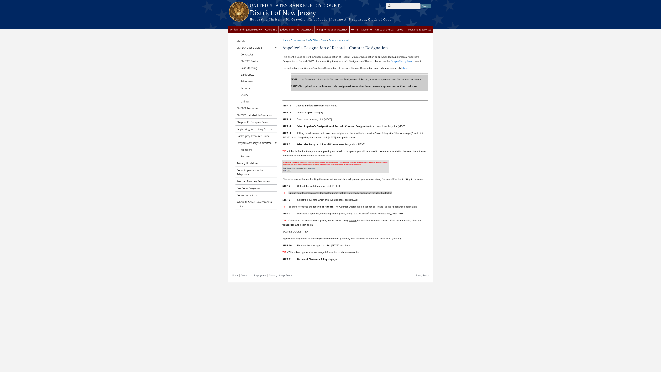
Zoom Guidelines (247, 195)
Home (285, 40)
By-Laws (246, 156)
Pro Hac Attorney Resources (253, 181)
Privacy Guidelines (248, 163)
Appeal (345, 40)
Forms (354, 29)
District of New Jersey (283, 13)
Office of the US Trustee (389, 29)
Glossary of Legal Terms (280, 275)
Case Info (366, 29)
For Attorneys (305, 29)
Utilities (245, 101)
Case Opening (249, 68)
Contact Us (247, 54)
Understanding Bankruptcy (246, 29)
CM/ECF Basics (249, 61)
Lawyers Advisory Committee (254, 142)
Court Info (271, 29)
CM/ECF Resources (248, 108)
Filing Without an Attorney (332, 29)
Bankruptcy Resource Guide (253, 136)
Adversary (247, 81)
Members (246, 149)
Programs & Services (419, 29)
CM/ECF (241, 40)
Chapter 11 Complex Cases (252, 122)
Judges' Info (287, 29)
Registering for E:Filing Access (254, 129)
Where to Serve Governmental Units (254, 204)
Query (244, 94)
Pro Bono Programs (248, 188)
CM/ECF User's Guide (316, 40)
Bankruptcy (334, 40)
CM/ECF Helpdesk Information (254, 115)
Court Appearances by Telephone (250, 172)
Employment (260, 275)
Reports (245, 88)
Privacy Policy (422, 275)
